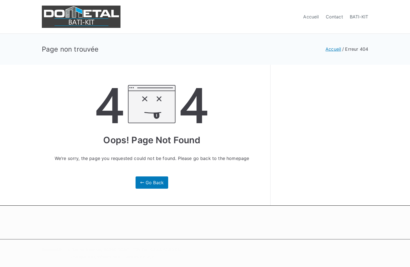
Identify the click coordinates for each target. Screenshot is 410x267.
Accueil (311, 17)
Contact (334, 17)
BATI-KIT (359, 17)
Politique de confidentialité (95, 256)
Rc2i (150, 256)
